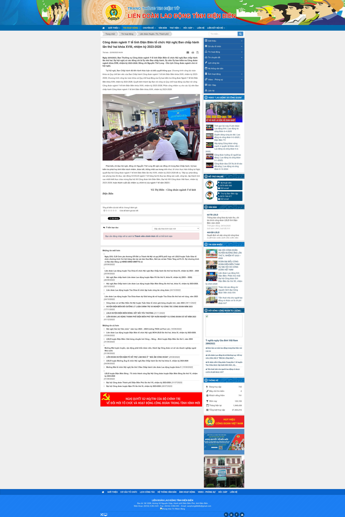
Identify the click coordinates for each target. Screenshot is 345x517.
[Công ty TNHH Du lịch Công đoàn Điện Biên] (224, 471)
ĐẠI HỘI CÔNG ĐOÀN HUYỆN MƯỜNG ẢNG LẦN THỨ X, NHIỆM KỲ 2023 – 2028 (230, 254)
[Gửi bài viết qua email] (188, 52)
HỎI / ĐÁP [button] (188, 27)
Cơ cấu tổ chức (214, 46)
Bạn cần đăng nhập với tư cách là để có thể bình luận (138, 236)
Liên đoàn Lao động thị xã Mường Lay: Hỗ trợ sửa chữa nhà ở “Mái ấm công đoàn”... (224, 356)
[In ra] (193, 52)
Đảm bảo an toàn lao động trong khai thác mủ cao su (224, 349)
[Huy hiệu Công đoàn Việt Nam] (224, 421)
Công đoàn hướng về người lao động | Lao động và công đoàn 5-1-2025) (227, 157)
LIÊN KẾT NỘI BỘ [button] (215, 27)
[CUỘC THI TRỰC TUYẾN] (224, 441)
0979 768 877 (226, 196)
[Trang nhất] (104, 27)
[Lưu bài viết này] (197, 52)
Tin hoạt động (214, 51)
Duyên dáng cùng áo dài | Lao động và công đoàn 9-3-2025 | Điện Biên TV (227, 137)
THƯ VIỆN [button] (174, 27)
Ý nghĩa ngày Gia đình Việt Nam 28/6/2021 (222, 342)
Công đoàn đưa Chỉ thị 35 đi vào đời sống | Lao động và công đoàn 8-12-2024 (228, 166)
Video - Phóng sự (215, 79)
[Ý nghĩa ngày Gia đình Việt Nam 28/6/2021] (224, 325)
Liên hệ (211, 90)
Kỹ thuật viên (226, 182)
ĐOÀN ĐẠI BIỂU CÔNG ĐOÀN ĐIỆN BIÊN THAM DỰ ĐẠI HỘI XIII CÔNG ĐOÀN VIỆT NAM (229, 265)
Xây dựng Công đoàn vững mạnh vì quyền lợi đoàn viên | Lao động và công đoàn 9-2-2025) (222, 147)
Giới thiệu (212, 40)
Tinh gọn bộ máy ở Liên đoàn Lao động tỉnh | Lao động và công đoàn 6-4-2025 (226, 128)
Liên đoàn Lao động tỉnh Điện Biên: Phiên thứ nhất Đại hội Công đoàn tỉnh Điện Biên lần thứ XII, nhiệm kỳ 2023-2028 (224, 278)
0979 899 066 (226, 185)
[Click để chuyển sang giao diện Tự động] (101, 515)
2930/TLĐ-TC (213, 226)
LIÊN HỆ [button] (200, 27)
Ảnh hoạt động (214, 74)
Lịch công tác (213, 63)
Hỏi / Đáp (212, 85)
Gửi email (224, 188)
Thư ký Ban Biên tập (229, 193)
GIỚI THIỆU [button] (113, 27)
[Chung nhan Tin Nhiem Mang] (172, 508)
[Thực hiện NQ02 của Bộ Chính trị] (151, 399)
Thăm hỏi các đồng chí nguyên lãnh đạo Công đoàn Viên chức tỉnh (228, 290)
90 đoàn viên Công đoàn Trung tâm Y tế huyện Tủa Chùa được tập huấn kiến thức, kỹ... (224, 363)
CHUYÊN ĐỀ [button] (148, 27)
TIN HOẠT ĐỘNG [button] (131, 27)
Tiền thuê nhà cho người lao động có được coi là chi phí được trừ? (230, 300)
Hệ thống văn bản (215, 68)
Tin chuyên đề (214, 57)
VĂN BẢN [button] (162, 27)
